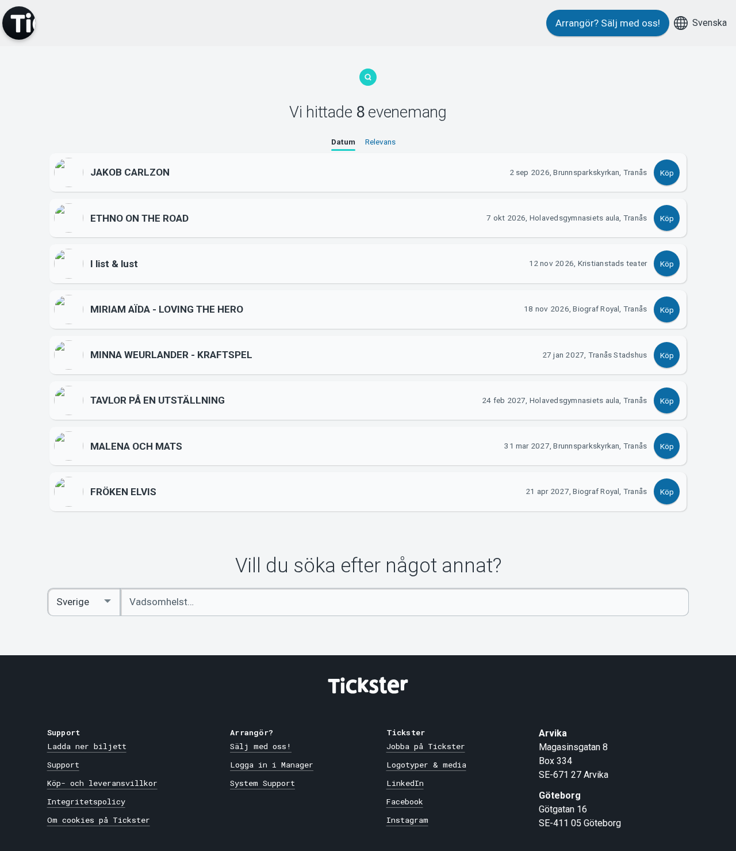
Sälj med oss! (261, 746)
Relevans (380, 141)
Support (63, 764)
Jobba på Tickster (425, 746)
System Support (262, 783)
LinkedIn (405, 783)
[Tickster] (19, 23)
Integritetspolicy (86, 801)
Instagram (407, 820)
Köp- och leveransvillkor (102, 783)
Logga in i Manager (271, 764)
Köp (667, 172)
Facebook (404, 801)
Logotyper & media (426, 764)
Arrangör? (607, 23)
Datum (343, 141)
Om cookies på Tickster (98, 820)
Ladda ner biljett (86, 746)
